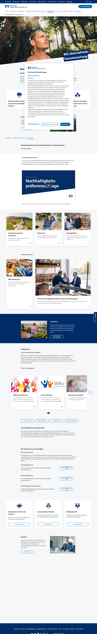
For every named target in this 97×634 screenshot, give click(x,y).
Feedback (72, 629)
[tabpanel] (24, 392)
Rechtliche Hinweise (41, 629)
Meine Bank (69, 1)
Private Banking (32, 1)
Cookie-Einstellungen (33, 124)
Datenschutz (22, 629)
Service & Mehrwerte (52, 1)
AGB (48, 629)
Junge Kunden (24, 1)
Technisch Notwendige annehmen (50, 124)
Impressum (16, 629)
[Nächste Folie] (90, 392)
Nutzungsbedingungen (31, 629)
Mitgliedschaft (62, 1)
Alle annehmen (65, 124)
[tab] (7, 11)
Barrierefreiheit (53, 629)
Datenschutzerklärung (33, 75)
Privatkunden (8, 1)
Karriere (60, 629)
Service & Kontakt (79, 629)
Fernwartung (66, 629)
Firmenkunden (16, 1)
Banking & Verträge (42, 1)
